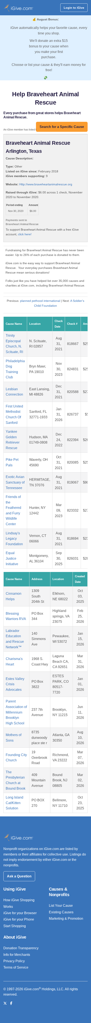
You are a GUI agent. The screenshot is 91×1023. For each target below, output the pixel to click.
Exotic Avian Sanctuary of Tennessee (15, 482)
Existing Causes (61, 912)
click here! (25, 234)
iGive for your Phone (18, 919)
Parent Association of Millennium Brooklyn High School (16, 712)
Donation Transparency (21, 948)
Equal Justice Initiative (12, 558)
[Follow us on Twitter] (5, 1003)
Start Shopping (14, 926)
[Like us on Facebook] (11, 1003)
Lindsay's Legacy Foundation (14, 538)
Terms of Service (15, 967)
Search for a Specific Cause (62, 127)
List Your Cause (61, 905)
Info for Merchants (16, 954)
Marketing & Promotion (66, 918)
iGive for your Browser (20, 913)
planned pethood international (40, 300)
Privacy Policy (14, 961)
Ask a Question (19, 876)
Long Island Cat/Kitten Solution (14, 803)
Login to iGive (74, 7)
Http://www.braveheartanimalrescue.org (45, 184)
